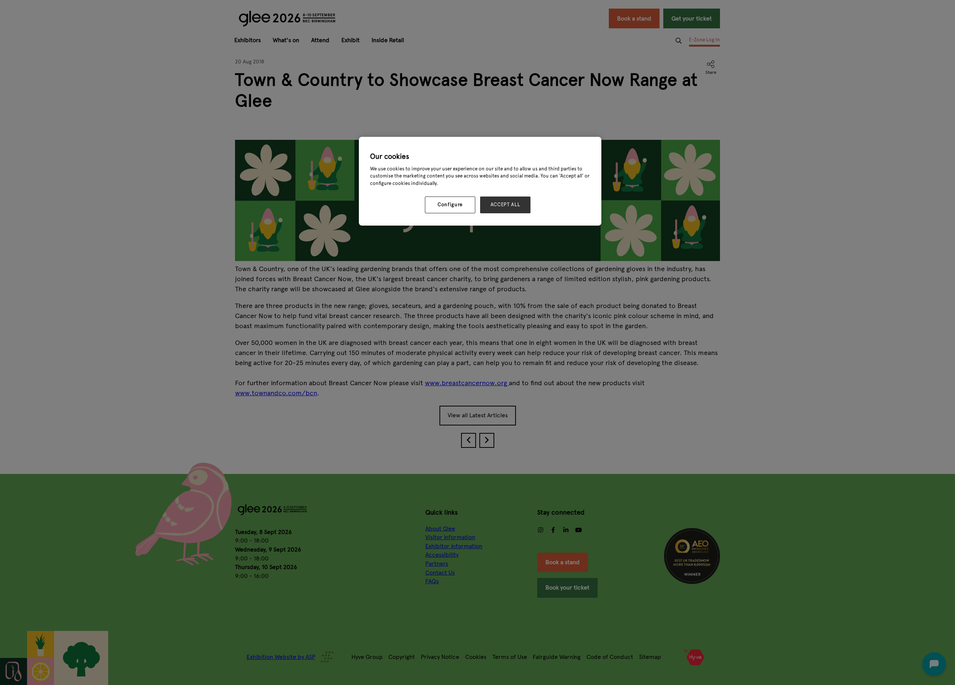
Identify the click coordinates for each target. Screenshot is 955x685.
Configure (450, 205)
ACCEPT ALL (505, 205)
